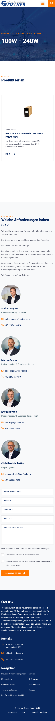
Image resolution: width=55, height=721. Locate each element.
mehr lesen (15, 565)
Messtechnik (6, 679)
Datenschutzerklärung (39, 712)
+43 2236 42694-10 (13, 325)
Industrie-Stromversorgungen (13, 674)
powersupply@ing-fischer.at (17, 371)
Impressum (12, 712)
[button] (43, 3)
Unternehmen (34, 684)
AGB (23, 712)
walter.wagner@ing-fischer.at (18, 319)
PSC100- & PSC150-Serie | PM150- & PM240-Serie (24, 135)
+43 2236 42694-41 (13, 428)
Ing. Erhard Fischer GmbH (12, 695)
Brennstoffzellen (8, 684)
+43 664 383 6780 (12, 480)
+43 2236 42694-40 (13, 377)
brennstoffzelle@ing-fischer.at (18, 474)
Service (32, 674)
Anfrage (32, 690)
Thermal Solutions (9, 690)
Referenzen (33, 679)
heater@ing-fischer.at (14, 422)
